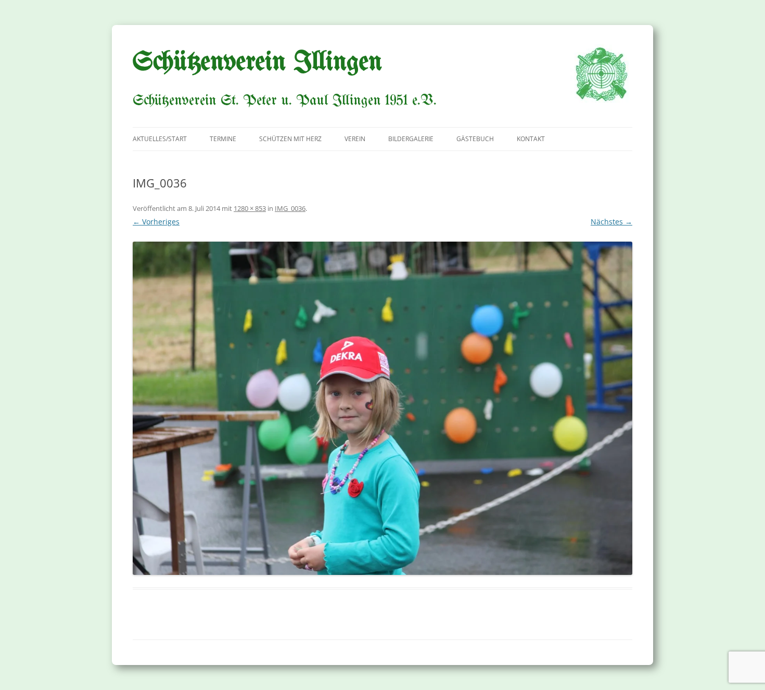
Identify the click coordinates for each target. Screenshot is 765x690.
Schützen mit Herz (290, 138)
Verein (355, 138)
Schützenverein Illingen (257, 62)
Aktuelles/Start (160, 138)
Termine (223, 138)
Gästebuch (475, 138)
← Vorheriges (156, 222)
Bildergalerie (411, 138)
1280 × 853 (250, 208)
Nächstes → (611, 222)
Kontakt (531, 138)
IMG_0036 (290, 208)
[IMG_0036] (382, 408)
